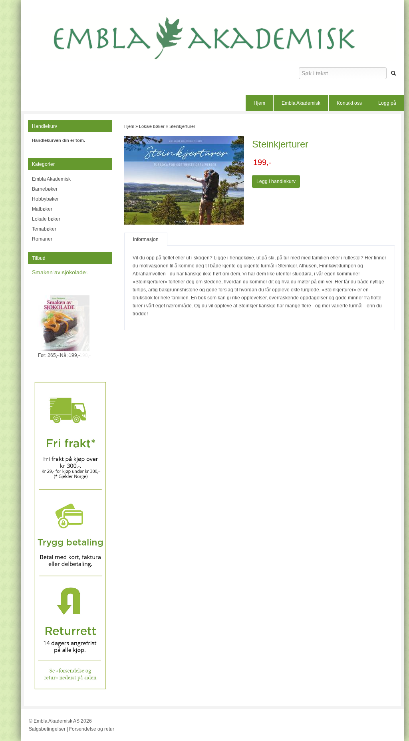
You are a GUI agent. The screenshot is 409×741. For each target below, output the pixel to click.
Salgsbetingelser (47, 729)
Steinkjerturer (182, 126)
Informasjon (146, 239)
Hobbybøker (45, 199)
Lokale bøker (46, 219)
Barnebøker (45, 189)
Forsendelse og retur (91, 729)
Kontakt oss (349, 103)
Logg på (387, 103)
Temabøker (44, 229)
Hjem (259, 103)
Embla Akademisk (301, 103)
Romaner (42, 239)
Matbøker (42, 209)
